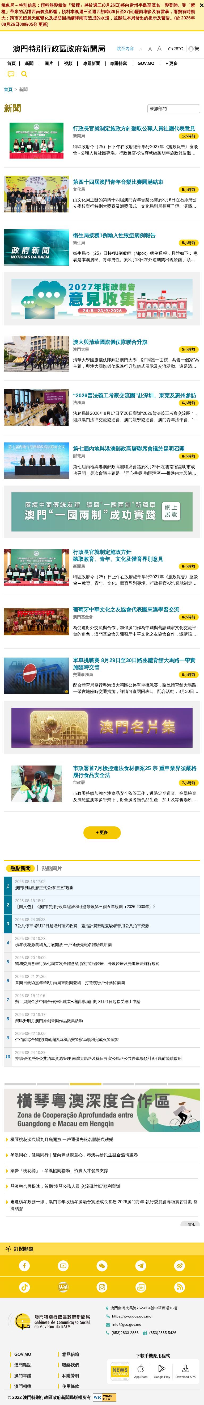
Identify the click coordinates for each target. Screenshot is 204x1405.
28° (178, 49)
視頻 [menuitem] (68, 63)
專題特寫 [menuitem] (118, 63)
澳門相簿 (22, 1386)
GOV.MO (22, 1354)
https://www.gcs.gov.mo (131, 1316)
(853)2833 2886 (125, 1333)
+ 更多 (190, 1225)
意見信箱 (70, 1354)
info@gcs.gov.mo (126, 1325)
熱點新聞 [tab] (20, 868)
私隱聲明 (70, 1375)
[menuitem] (29, 63)
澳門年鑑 (22, 1375)
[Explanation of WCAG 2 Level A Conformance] (104, 1397)
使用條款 (70, 1386)
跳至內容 (125, 48)
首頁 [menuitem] (11, 63)
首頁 (8, 89)
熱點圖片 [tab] (52, 868)
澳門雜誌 (22, 1365)
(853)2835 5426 (162, 1333)
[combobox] (174, 109)
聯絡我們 (70, 1365)
